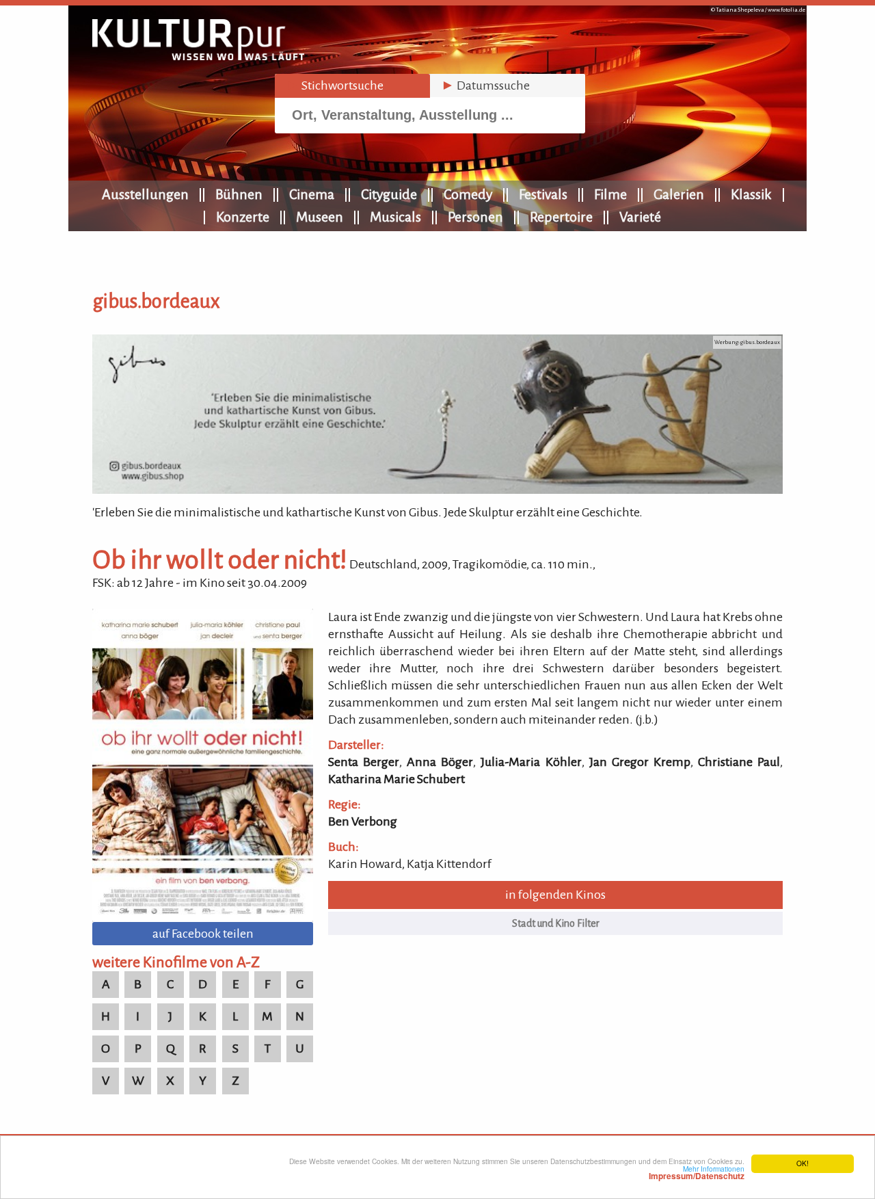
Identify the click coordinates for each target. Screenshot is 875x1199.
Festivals (543, 194)
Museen (319, 216)
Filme (610, 194)
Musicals (395, 216)
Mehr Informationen (696, 1172)
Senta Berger (363, 762)
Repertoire (561, 216)
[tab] (352, 86)
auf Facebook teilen (203, 933)
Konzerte (242, 216)
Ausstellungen (145, 194)
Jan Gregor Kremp (639, 762)
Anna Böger (440, 762)
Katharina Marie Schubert (396, 779)
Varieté (640, 216)
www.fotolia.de (786, 10)
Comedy (468, 194)
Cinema (311, 194)
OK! (802, 1163)
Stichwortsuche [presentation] (334, 85)
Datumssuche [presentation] (485, 85)
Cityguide (389, 194)
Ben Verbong (362, 821)
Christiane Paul (739, 762)
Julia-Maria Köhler (531, 762)
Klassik (751, 194)
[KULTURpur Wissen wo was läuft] (198, 56)
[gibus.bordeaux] (437, 490)
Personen (475, 216)
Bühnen (238, 194)
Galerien (679, 194)
